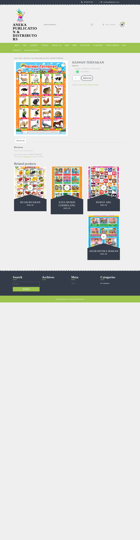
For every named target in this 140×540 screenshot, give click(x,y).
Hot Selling (85, 45)
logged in (27, 156)
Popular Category (31, 50)
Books (21, 58)
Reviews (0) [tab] (21, 140)
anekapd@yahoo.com (111, 2)
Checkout (34, 45)
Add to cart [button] (30, 188)
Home (67, 45)
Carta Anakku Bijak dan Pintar (40, 58)
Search (91, 25)
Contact (45, 45)
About (16, 45)
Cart (25, 45)
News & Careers (112, 45)
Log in (73, 283)
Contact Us (56, 45)
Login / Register (110, 24)
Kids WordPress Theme (64, 299)
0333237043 (88, 2)
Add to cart (87, 78)
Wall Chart (27, 58)
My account (98, 45)
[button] (64, 64)
